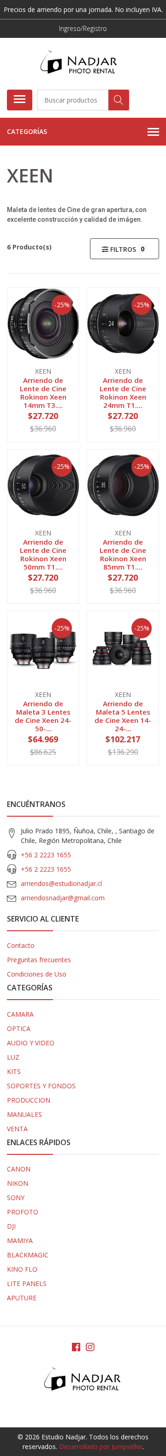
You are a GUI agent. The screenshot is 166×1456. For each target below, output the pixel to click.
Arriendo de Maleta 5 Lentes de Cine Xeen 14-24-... (123, 716)
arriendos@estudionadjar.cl (61, 883)
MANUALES (24, 1114)
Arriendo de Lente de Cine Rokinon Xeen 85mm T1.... (123, 554)
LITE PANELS (27, 1283)
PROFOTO (22, 1211)
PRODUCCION (28, 1100)
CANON (18, 1169)
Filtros (126, 249)
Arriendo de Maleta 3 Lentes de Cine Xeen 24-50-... (43, 716)
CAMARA (20, 1014)
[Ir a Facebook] (76, 1347)
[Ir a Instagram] (90, 1347)
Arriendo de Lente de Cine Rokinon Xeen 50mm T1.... (43, 554)
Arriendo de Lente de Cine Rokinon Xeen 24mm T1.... (123, 393)
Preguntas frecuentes (39, 959)
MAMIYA (20, 1240)
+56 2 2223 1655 (46, 854)
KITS (14, 1071)
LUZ (13, 1057)
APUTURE (21, 1297)
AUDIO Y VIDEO (30, 1042)
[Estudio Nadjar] (79, 63)
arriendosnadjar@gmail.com (63, 897)
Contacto (21, 945)
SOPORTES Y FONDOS (41, 1085)
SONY (15, 1197)
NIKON (17, 1183)
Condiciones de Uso (36, 974)
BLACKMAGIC (27, 1254)
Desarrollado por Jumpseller (100, 1446)
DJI (11, 1226)
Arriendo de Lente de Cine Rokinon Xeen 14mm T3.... (43, 393)
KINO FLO (22, 1269)
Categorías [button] (27, 131)
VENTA (17, 1128)
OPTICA (18, 1028)
